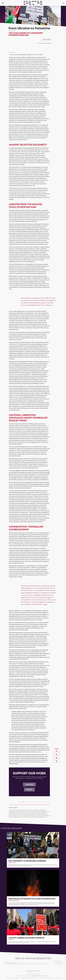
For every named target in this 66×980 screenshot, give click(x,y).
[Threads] (34, 971)
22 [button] (19, 643)
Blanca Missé (46, 39)
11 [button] (31, 374)
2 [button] (32, 100)
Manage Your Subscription (29, 978)
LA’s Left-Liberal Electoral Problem (26, 938)
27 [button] (35, 701)
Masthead (16, 978)
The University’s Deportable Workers (27, 861)
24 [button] (40, 668)
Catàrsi (35, 54)
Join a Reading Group (46, 978)
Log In (58, 978)
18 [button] (36, 503)
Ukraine (48, 801)
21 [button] (35, 635)
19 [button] (37, 508)
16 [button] (33, 495)
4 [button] (37, 221)
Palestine (38, 801)
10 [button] (17, 343)
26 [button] (28, 690)
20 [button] (28, 512)
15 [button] (31, 487)
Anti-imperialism (31, 801)
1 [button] (25, 64)
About (8, 978)
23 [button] (28, 658)
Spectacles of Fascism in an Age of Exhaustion (31, 899)
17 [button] (28, 501)
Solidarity (43, 801)
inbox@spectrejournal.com (39, 975)
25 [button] (15, 672)
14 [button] (22, 443)
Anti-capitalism (22, 801)
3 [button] (34, 195)
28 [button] (35, 729)
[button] (3, 3)
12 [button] (44, 377)
